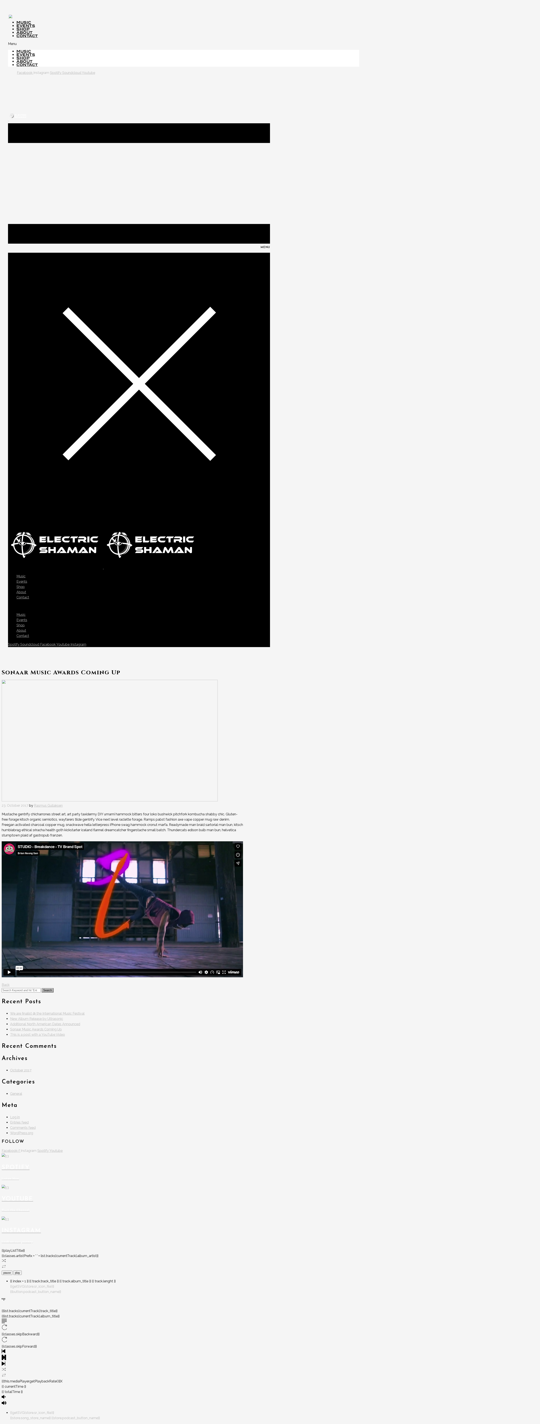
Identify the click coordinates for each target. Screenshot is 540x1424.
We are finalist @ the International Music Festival (47, 1013)
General (16, 1094)
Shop (20, 587)
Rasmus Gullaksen (48, 806)
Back (5, 985)
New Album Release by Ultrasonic (36, 1019)
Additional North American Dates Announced (45, 1024)
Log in (15, 1117)
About (21, 592)
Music (21, 576)
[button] (183, 43)
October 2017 (20, 1070)
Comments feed (23, 1128)
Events (21, 582)
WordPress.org (21, 1133)
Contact (27, 36)
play (17, 1272)
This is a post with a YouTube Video (37, 1035)
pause (7, 1272)
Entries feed (19, 1122)
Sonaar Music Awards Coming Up (36, 1029)
